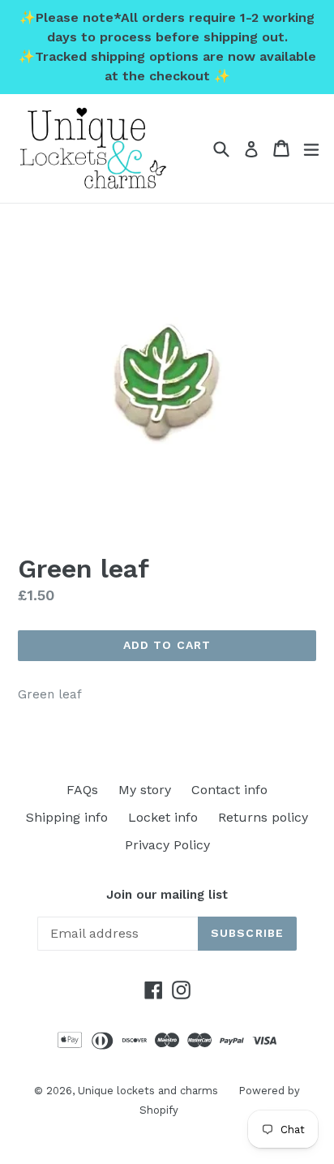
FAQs (82, 789)
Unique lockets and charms (148, 1091)
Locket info (163, 817)
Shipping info (67, 817)
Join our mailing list (167, 894)
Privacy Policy (167, 845)
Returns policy (263, 817)
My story (144, 789)
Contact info (229, 789)
